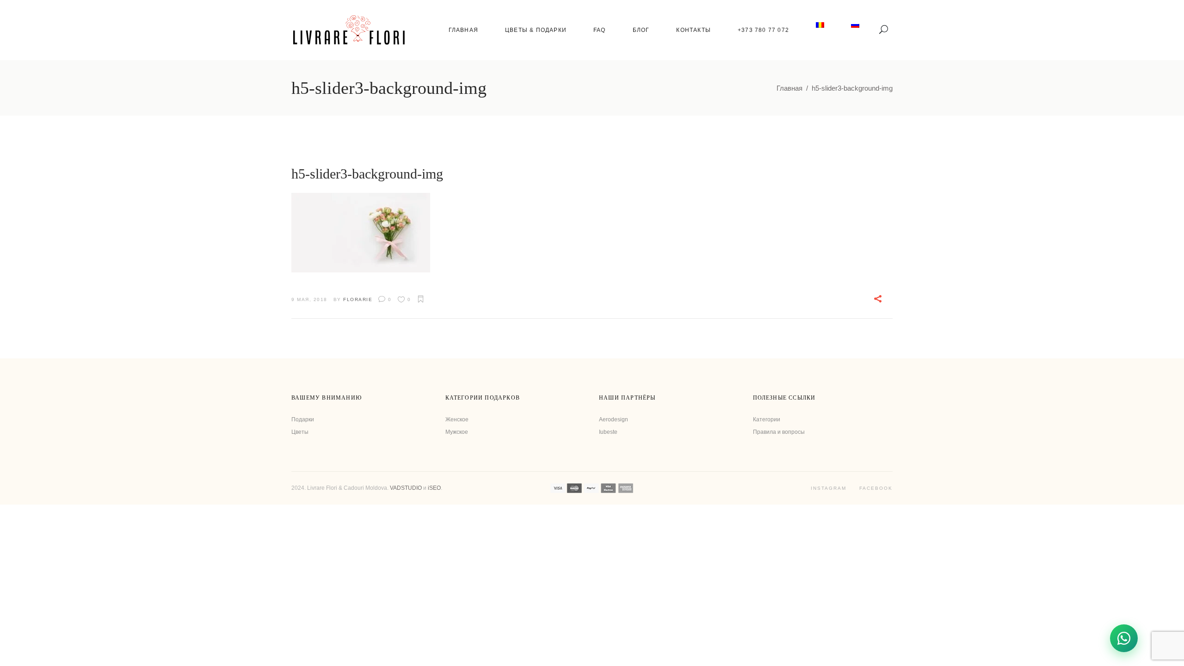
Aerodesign (613, 419)
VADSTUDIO (406, 488)
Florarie (357, 299)
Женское (457, 419)
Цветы (299, 432)
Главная (789, 88)
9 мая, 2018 (309, 299)
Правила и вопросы (779, 432)
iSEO (434, 488)
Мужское (456, 432)
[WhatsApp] (1124, 638)
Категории (766, 419)
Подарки (302, 419)
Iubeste (608, 432)
